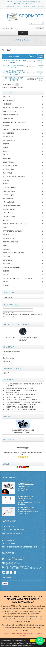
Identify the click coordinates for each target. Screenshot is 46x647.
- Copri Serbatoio (10, 191)
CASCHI (7, 126)
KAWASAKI (8, 158)
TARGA (7, 274)
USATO (7, 282)
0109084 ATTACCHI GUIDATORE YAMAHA (20, 395)
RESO (4, 537)
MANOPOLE (9, 173)
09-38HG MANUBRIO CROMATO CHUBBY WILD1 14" (25, 498)
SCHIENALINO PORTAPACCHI (15, 253)
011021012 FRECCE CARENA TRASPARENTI (21, 399)
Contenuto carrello (13, 369)
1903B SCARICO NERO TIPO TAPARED (14, 61)
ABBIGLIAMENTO (10, 100)
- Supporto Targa (10, 216)
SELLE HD (8, 256)
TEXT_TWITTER (11, 572)
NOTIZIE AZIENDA (8, 526)
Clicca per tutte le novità (16, 324)
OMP (6, 227)
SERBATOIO (9, 260)
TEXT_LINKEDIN (3, 572)
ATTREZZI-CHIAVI (11, 111)
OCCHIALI (8, 220)
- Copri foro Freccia (9, 187)
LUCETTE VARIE (10, 169)
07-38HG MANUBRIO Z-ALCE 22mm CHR (26, 508)
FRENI (7, 147)
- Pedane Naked (10, 209)
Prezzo (31, 56)
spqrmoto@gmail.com (13, 564)
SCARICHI (8, 249)
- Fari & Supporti (10, 195)
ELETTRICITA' (9, 137)
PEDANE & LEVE (10, 238)
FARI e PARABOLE (11, 140)
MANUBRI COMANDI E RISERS (16, 176)
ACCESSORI (9, 104)
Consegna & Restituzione (11, 351)
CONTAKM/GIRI (10, 133)
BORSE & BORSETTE (12, 115)
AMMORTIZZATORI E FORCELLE (16, 107)
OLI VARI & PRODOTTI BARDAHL (16, 224)
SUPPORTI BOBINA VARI (13, 267)
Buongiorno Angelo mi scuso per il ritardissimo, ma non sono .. (23, 453)
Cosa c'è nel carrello (38, 6)
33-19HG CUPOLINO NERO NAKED (14, 67)
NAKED (27, 40)
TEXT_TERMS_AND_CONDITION (13, 530)
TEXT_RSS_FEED (7, 572)
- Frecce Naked (10, 202)
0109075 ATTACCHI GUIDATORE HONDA (20, 407)
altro (22, 490)
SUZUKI (7, 271)
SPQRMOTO (31, 16)
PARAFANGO (9, 235)
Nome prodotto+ (14, 56)
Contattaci (6, 361)
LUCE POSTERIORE (12, 166)
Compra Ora (40, 61)
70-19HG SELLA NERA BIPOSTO (14, 79)
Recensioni (8, 439)
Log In (19, 6)
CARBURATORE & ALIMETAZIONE (16, 122)
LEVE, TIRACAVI (10, 162)
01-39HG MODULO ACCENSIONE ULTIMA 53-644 (23, 338)
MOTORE (8, 180)
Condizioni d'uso (8, 358)
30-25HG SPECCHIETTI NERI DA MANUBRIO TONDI (24, 402)
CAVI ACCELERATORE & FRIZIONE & (18, 129)
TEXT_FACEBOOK (15, 572)
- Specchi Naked (10, 213)
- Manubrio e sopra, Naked (13, 205)
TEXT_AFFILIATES (8, 543)
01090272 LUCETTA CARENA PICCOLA (19, 397)
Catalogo (18, 40)
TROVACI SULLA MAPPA (14, 559)
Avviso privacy (7, 355)
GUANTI (7, 151)
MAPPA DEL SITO (8, 540)
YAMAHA (8, 285)
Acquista (26, 6)
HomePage (10, 6)
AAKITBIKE (8, 97)
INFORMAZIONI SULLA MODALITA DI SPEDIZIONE (19, 547)
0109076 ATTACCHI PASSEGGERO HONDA (21, 409)
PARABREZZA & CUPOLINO (14, 231)
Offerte (7, 416)
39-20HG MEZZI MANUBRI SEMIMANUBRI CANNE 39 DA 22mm (14, 73)
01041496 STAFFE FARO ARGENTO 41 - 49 (21, 404)
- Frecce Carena (10, 198)
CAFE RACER (9, 118)
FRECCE (8, 144)
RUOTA (7, 245)
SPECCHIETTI (9, 264)
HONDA (7, 155)
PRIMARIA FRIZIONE (12, 242)
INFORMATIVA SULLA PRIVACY (13, 533)
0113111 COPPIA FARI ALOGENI (23, 430)
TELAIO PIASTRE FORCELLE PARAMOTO (19, 278)
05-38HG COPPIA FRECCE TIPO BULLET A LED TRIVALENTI (27, 484)
